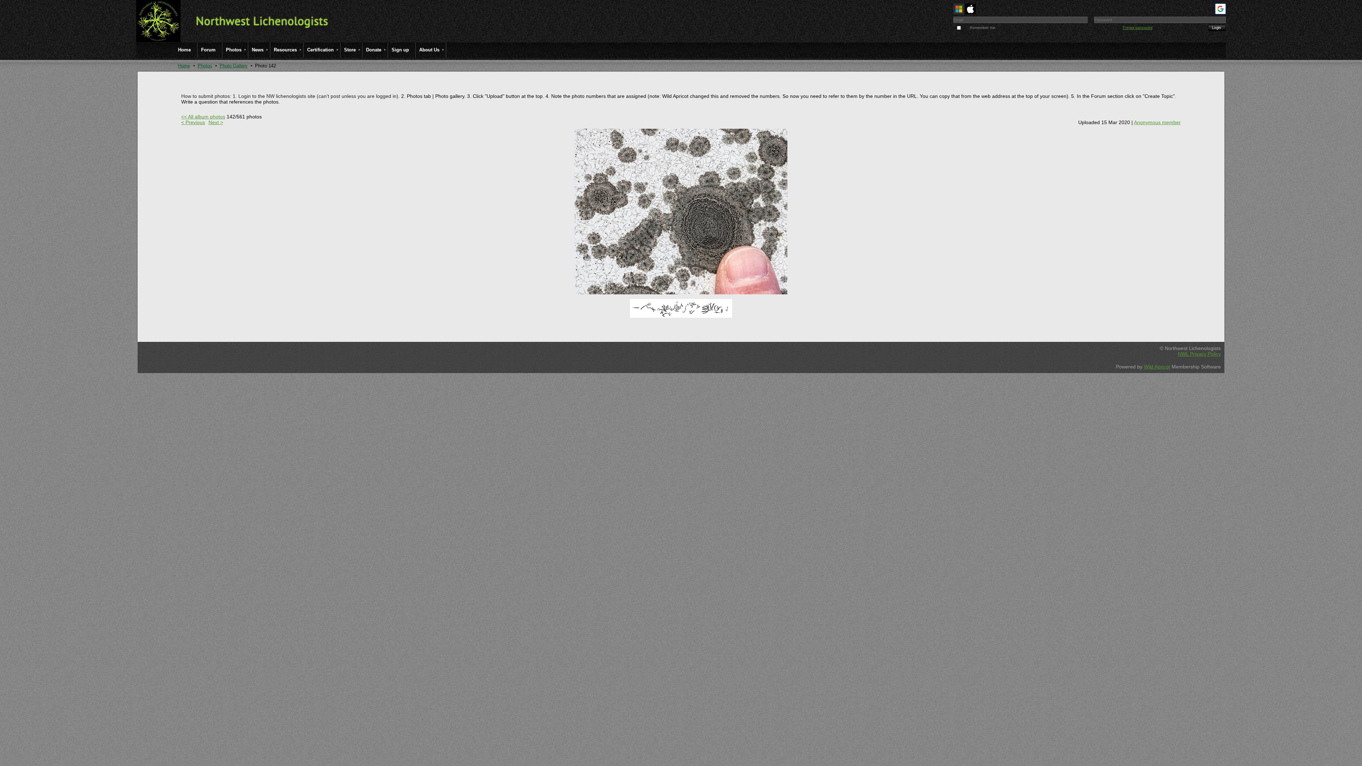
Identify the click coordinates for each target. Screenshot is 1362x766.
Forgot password (1137, 28)
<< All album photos (203, 117)
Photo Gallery (234, 65)
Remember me (982, 28)
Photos (205, 65)
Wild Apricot (1157, 367)
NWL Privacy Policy (1199, 354)
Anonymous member (1157, 122)
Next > (216, 122)
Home (184, 65)
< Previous (193, 122)
